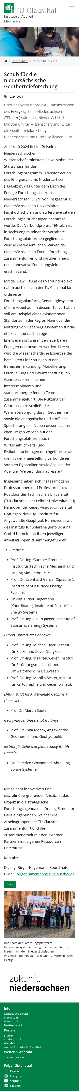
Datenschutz (11, 1021)
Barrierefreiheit (13, 1025)
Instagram (16, 1076)
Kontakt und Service (16, 1013)
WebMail (9, 1043)
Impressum (11, 1017)
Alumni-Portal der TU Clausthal (22, 1047)
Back (10, 884)
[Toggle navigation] (71, 5)
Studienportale (13, 1039)
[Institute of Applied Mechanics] (5, 61)
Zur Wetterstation (15, 1057)
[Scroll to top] (70, 1082)
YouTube (15, 1081)
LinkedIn (15, 1086)
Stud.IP (8, 1035)
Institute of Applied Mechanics (18, 18)
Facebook (16, 1071)
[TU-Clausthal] (30, 8)
